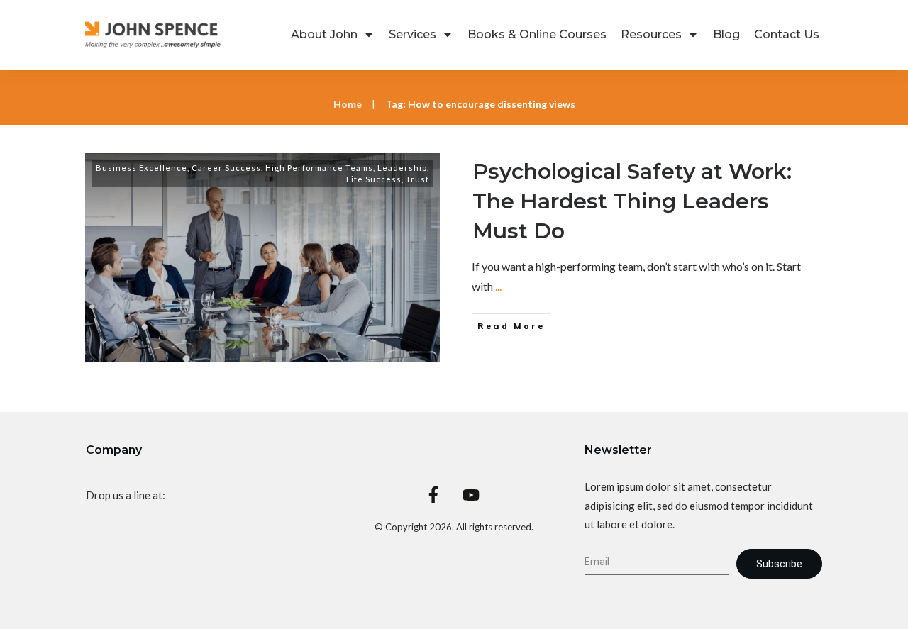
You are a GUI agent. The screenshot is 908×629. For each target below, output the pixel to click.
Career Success (226, 167)
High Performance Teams (319, 167)
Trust (417, 179)
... (498, 286)
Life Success (374, 179)
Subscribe (779, 563)
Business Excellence (141, 167)
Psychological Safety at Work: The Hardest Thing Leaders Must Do (632, 201)
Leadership (402, 167)
